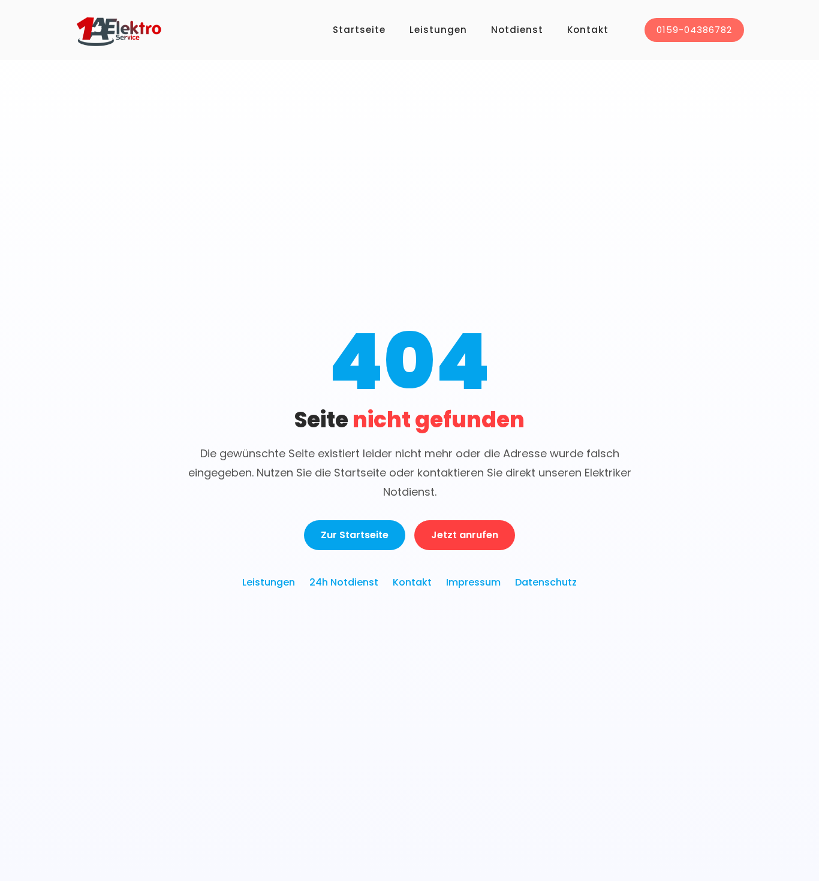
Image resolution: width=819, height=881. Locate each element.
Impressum (473, 582)
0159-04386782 (694, 29)
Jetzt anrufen (464, 535)
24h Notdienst (343, 582)
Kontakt (588, 29)
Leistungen (438, 29)
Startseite (359, 29)
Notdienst (517, 29)
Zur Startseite (355, 535)
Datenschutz (546, 582)
